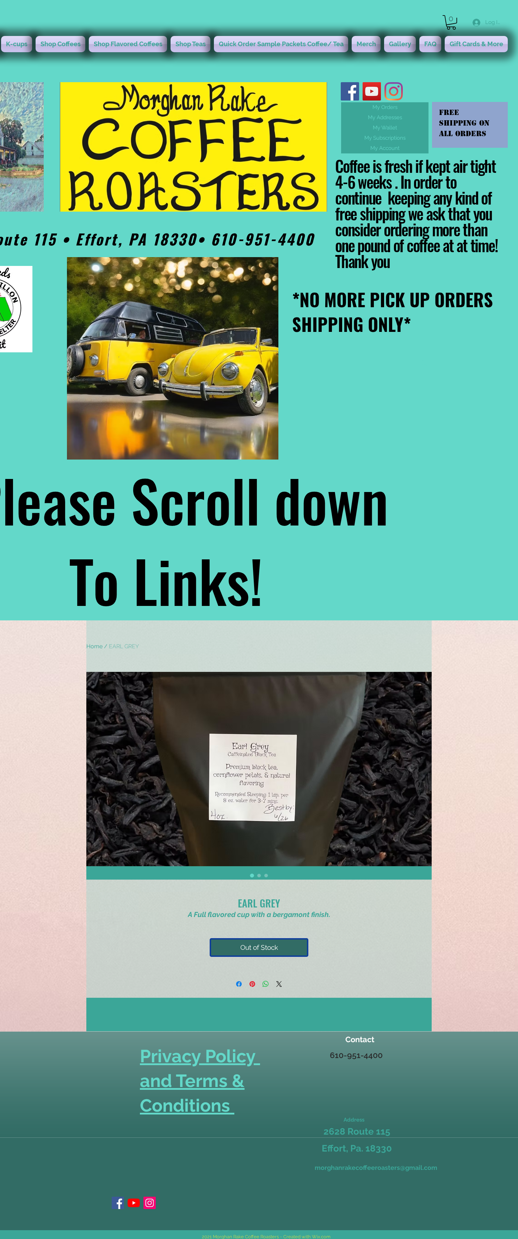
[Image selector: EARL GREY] (251, 875)
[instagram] (393, 91)
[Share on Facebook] (239, 984)
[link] (451, 22)
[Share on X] (279, 984)
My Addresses (385, 117)
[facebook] (350, 91)
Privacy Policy (200, 1056)
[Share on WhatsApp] (265, 984)
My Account (385, 148)
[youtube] (372, 91)
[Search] (424, 363)
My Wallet (385, 127)
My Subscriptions (385, 138)
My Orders (384, 107)
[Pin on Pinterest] (252, 984)
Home (94, 646)
